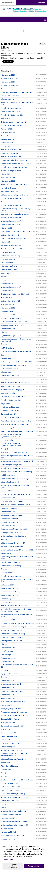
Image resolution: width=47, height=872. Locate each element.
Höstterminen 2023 (8, 252)
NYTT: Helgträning (7, 348)
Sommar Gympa (7, 828)
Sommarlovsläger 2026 (9, 85)
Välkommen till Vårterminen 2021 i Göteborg (17, 431)
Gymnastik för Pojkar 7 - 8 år (11, 336)
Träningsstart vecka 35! (9, 393)
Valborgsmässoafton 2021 (10, 410)
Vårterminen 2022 (7, 358)
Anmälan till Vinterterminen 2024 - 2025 (15, 167)
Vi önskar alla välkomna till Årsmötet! (14, 822)
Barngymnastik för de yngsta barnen (14, 160)
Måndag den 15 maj (8, 839)
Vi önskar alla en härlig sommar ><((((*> (15, 825)
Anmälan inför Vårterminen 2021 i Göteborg (16, 472)
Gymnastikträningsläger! (10, 508)
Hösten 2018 (5, 729)
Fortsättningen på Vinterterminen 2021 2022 (16, 362)
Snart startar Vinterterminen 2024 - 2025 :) (16, 164)
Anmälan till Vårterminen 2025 (11, 150)
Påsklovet (4, 332)
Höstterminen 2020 (8, 498)
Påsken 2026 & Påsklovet (10, 96)
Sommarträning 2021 (8, 414)
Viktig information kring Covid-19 (13, 543)
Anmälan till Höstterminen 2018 (12, 750)
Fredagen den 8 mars (8, 658)
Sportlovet (5, 670)
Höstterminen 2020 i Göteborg (12, 501)
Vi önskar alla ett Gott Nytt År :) (12, 221)
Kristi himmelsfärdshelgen (10, 407)
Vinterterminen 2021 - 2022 (10, 376)
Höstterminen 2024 (8, 177)
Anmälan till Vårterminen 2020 (11, 576)
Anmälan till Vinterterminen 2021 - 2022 (15, 383)
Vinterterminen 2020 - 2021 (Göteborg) (15, 479)
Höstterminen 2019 (8, 620)
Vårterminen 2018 (7, 769)
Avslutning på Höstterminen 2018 (13, 702)
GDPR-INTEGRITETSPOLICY (10, 743)
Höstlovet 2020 (6, 491)
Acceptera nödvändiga (12, 866)
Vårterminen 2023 (7, 284)
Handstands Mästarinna (9, 832)
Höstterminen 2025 (8, 132)
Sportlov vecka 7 (7, 573)
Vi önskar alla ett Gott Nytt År (11, 287)
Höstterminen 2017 (8, 818)
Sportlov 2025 (6, 146)
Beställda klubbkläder (9, 736)
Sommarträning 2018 (8, 733)
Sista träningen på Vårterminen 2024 (14, 184)
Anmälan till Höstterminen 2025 (12, 115)
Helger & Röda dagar (8, 188)
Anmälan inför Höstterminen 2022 (13, 318)
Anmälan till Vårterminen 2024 (11, 198)
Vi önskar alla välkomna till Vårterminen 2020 (17, 550)
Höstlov (4, 379)
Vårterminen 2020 (7, 585)
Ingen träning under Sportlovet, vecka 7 (15, 214)
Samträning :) (6, 553)
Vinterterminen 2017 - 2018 (10, 787)
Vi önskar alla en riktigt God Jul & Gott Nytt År (17, 461)
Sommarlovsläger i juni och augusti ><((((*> (16, 627)
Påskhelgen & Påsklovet (9, 191)
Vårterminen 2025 (7, 139)
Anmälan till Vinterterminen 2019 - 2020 (15, 606)
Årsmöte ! (4, 677)
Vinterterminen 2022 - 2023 (10, 301)
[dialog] (23, 857)
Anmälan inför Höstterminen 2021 (13, 417)
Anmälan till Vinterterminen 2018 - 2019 (15, 715)
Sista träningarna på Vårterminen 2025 (14, 122)
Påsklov (4, 539)
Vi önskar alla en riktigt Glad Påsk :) (13, 536)
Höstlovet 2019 (6, 602)
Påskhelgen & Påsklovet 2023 (11, 266)
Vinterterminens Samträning (11, 566)
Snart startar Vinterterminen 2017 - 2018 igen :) (17, 780)
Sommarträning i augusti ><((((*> (12, 726)
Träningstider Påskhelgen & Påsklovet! (15, 424)
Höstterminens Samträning (10, 592)
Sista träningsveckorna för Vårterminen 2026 (17, 92)
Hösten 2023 (5, 242)
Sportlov (4, 280)
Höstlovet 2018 (6, 705)
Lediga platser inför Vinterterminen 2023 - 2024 (18, 231)
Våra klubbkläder (7, 263)
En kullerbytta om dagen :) (10, 562)
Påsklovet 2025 (6, 129)
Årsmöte (4, 89)
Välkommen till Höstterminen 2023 (13, 238)
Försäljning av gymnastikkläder (12, 709)
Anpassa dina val (9, 860)
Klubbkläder (5, 762)
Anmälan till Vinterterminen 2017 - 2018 (15, 797)
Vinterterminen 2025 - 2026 (10, 112)
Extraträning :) (6, 599)
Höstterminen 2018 (8, 722)
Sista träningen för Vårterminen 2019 (14, 637)
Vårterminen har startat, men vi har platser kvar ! (18, 195)
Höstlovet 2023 (6, 228)
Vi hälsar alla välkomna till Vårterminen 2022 (16, 351)
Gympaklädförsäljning (9, 674)
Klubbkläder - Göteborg (9, 475)
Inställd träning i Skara (9, 428)
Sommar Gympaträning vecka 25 (12, 815)
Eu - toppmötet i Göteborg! (10, 790)
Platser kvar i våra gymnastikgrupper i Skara (16, 421)
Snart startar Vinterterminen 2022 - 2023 (15, 294)
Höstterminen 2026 (8, 75)
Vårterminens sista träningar (11, 256)
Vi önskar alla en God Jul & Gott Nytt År (15, 365)
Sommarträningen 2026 (9, 78)
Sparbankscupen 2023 (9, 270)
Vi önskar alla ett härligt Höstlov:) (13, 794)
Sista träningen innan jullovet (11, 465)
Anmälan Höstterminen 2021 (11, 400)
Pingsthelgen (5, 403)
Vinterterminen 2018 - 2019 (10, 698)
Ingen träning (5, 118)
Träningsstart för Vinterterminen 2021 (14, 452)
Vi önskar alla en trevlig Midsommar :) (14, 811)
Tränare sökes (6, 273)
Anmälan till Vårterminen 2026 (11, 108)
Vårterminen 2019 (7, 661)
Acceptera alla (33, 866)
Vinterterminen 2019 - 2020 (10, 588)
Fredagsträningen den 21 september (14, 712)
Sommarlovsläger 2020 (9, 522)
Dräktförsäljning (7, 651)
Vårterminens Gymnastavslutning (13, 634)
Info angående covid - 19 (10, 482)
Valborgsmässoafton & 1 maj (11, 325)
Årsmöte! (4, 136)
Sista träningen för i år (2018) (11, 691)
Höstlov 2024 (6, 174)
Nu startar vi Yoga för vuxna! (11, 171)
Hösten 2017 (5, 804)
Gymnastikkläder (7, 311)
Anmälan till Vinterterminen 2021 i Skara (15, 468)
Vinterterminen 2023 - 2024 (10, 225)
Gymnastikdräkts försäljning (11, 719)
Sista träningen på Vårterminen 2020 (14, 529)
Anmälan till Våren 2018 (9, 783)
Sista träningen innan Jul (10, 153)
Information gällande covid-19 (12, 546)
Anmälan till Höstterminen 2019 (12, 630)
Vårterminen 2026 (7, 99)
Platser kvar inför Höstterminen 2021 (14, 397)
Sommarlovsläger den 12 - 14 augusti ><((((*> (17, 623)
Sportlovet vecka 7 (7, 440)
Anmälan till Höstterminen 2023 (12, 249)
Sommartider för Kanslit (9, 519)
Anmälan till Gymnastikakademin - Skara (15, 494)
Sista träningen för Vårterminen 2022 (14, 322)
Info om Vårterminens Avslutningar (13, 759)
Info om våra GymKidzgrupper (12, 515)
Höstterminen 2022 (8, 304)
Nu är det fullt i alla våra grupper (12, 390)
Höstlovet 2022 (6, 297)
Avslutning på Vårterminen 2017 (12, 835)
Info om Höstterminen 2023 (11, 245)
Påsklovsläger (6, 655)
